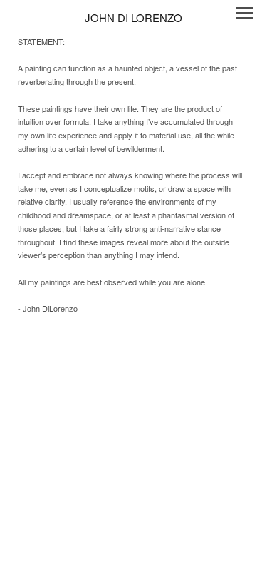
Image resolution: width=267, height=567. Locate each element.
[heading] (133, 17)
